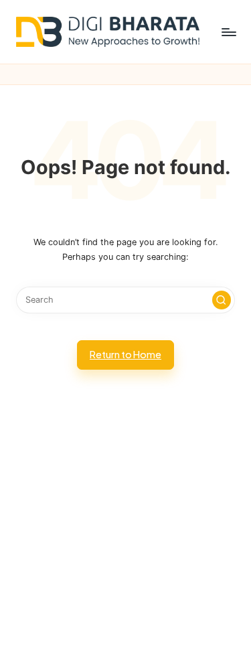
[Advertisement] (125, 532)
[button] (221, 300)
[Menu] (228, 31)
